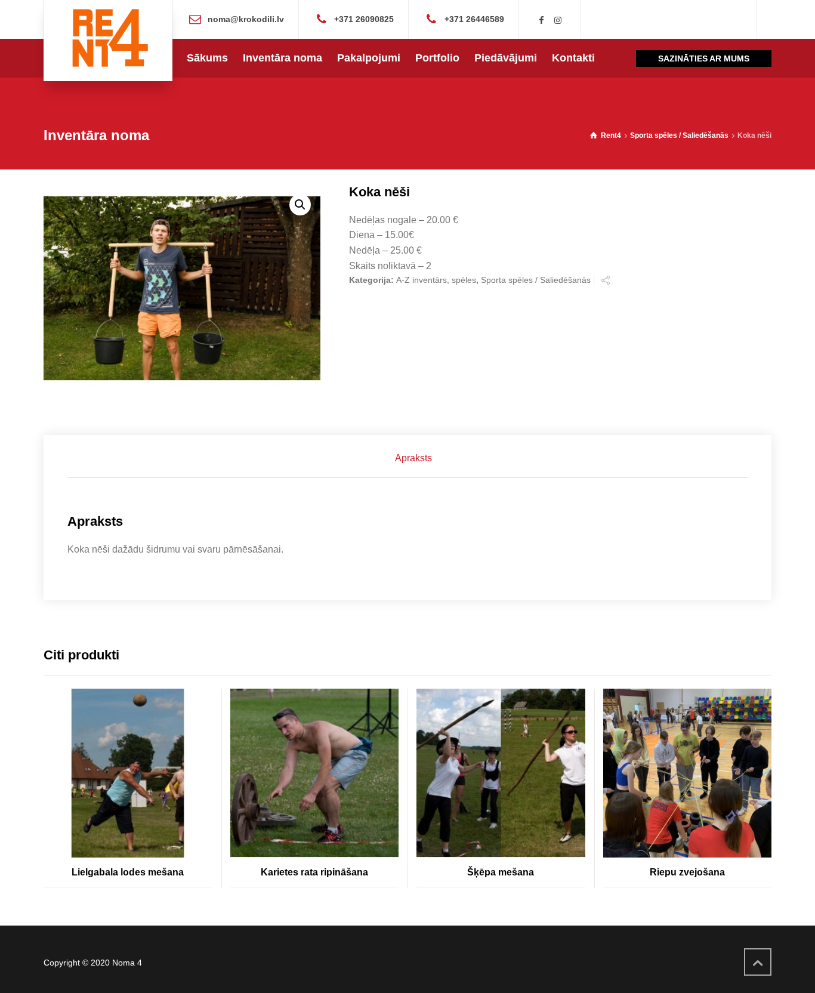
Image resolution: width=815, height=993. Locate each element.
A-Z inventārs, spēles (436, 280)
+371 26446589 (474, 18)
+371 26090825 (364, 18)
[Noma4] (108, 40)
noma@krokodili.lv (246, 18)
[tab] (413, 458)
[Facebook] (542, 20)
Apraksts (413, 458)
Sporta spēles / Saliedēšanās (679, 135)
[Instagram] (558, 20)
